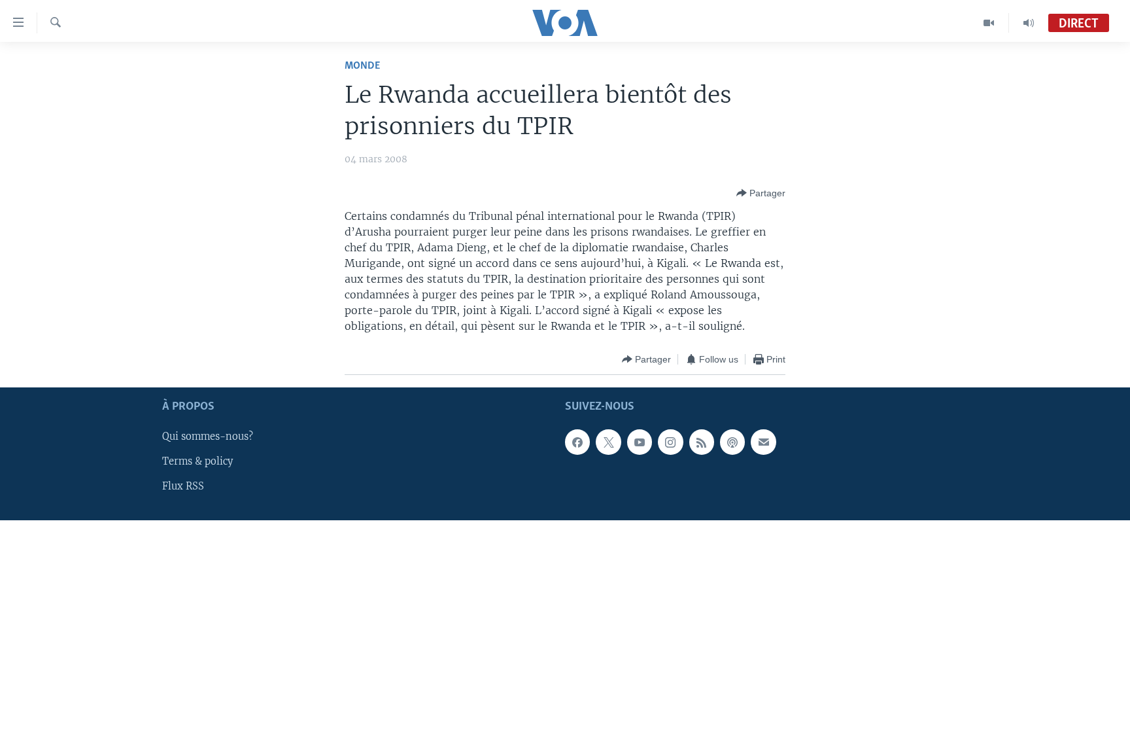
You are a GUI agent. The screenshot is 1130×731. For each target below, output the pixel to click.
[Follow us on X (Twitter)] (608, 442)
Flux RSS (183, 487)
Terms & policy (197, 462)
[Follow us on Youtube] (639, 442)
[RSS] (701, 442)
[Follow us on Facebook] (577, 442)
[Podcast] (732, 442)
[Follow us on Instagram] (670, 442)
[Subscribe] (763, 442)
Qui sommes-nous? (207, 437)
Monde (362, 65)
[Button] (760, 193)
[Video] (989, 23)
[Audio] (1028, 23)
